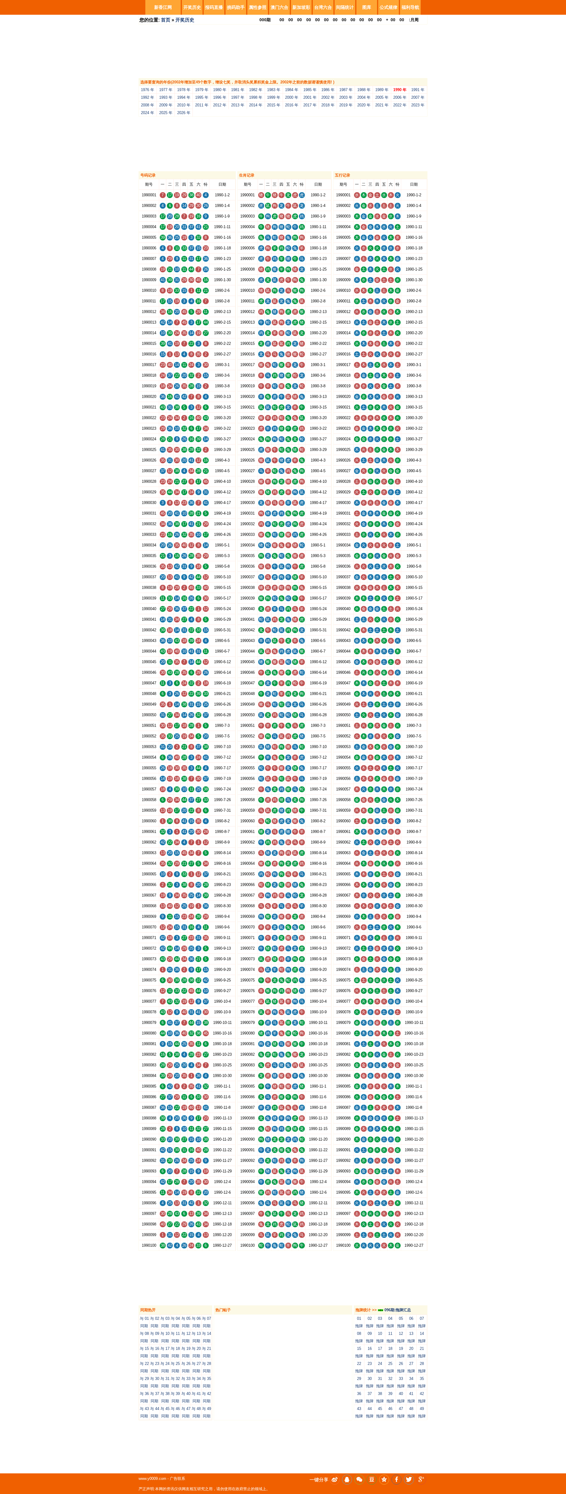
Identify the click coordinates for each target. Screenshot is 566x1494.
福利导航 (410, 7)
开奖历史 (192, 7)
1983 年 (273, 90)
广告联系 (177, 1478)
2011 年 (201, 105)
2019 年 (346, 105)
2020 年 (364, 105)
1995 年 (201, 97)
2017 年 (310, 105)
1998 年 (255, 97)
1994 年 (183, 97)
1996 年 (219, 97)
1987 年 (346, 90)
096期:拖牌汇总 (397, 1310)
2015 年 (273, 105)
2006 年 (400, 97)
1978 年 (183, 90)
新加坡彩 (301, 7)
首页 (165, 19)
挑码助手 (236, 7)
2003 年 (346, 97)
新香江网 (163, 7)
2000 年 (291, 97)
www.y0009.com (152, 1478)
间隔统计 (345, 7)
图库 (366, 7)
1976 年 (147, 90)
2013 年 (237, 105)
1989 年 (382, 90)
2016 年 (291, 105)
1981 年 (237, 90)
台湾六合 (323, 7)
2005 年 (382, 97)
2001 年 (310, 97)
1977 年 (165, 90)
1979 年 (201, 90)
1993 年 (165, 97)
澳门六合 (279, 7)
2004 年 (364, 97)
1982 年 (255, 90)
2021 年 (382, 105)
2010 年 (183, 105)
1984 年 (291, 90)
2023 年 (417, 105)
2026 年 (183, 113)
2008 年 (147, 105)
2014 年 (255, 105)
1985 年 (310, 90)
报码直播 (214, 7)
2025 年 (165, 113)
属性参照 (257, 7)
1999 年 (273, 97)
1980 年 (219, 90)
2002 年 (328, 97)
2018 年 (328, 105)
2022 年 (400, 105)
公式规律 (388, 7)
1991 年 (417, 90)
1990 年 (400, 90)
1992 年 (147, 97)
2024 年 (147, 113)
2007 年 (417, 97)
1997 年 (237, 97)
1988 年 (364, 90)
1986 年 (328, 90)
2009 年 (165, 105)
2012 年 (219, 105)
